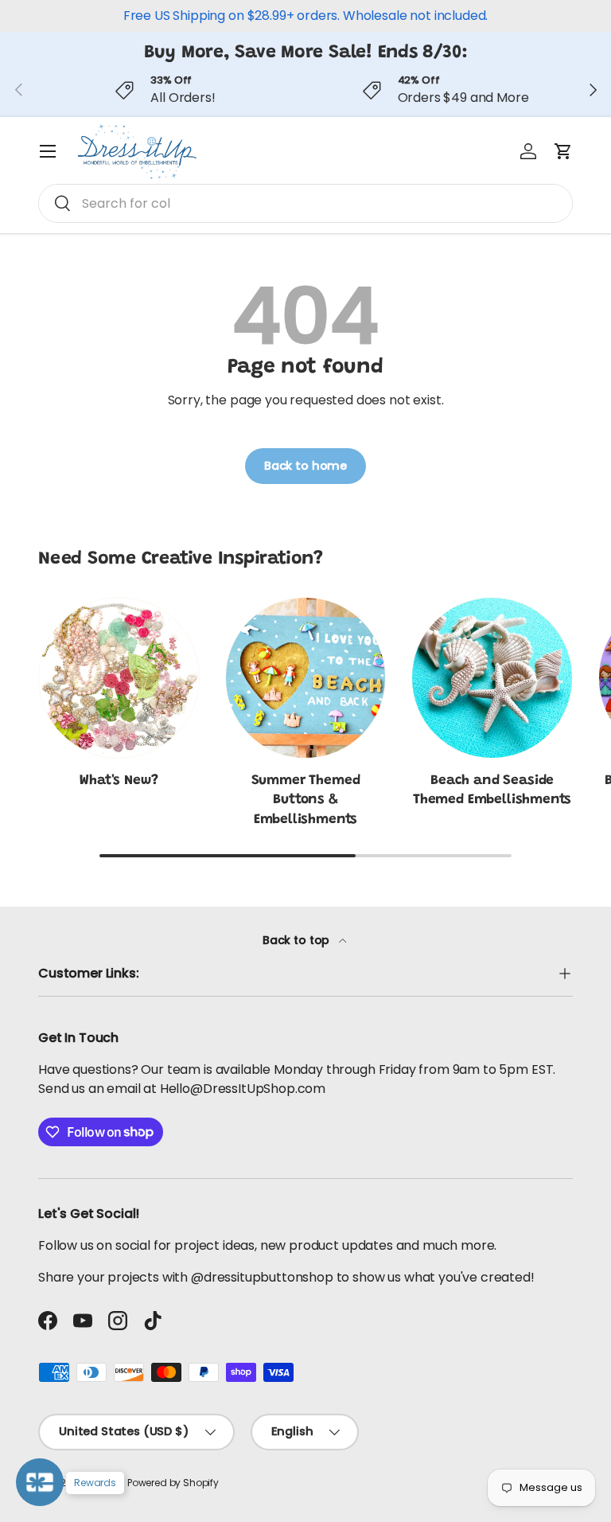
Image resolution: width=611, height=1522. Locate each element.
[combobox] (305, 203)
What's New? (119, 781)
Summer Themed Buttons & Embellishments (305, 800)
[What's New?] (119, 678)
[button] (563, 151)
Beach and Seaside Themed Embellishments (492, 790)
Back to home (305, 466)
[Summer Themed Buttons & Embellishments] (306, 678)
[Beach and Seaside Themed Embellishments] (492, 678)
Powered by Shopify (173, 1482)
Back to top (298, 940)
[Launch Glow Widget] (40, 1482)
